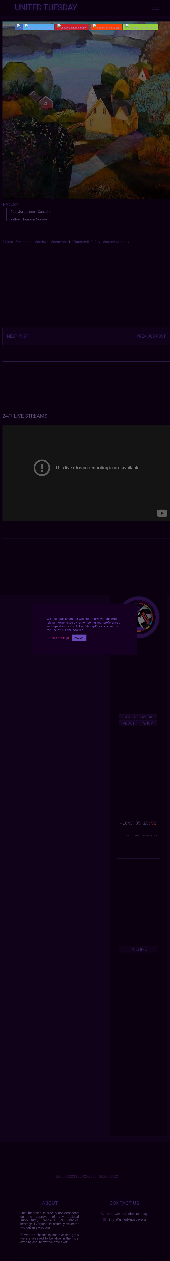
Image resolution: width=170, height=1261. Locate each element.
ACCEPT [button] (79, 637)
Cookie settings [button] (58, 638)
